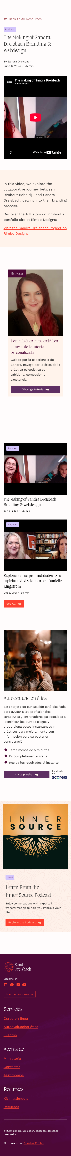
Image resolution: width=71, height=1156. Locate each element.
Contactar (12, 1067)
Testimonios (14, 1075)
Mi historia (12, 1058)
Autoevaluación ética (21, 1027)
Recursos (11, 1107)
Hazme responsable (19, 994)
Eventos (10, 1035)
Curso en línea (16, 1018)
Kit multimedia (16, 1098)
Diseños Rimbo (34, 1143)
